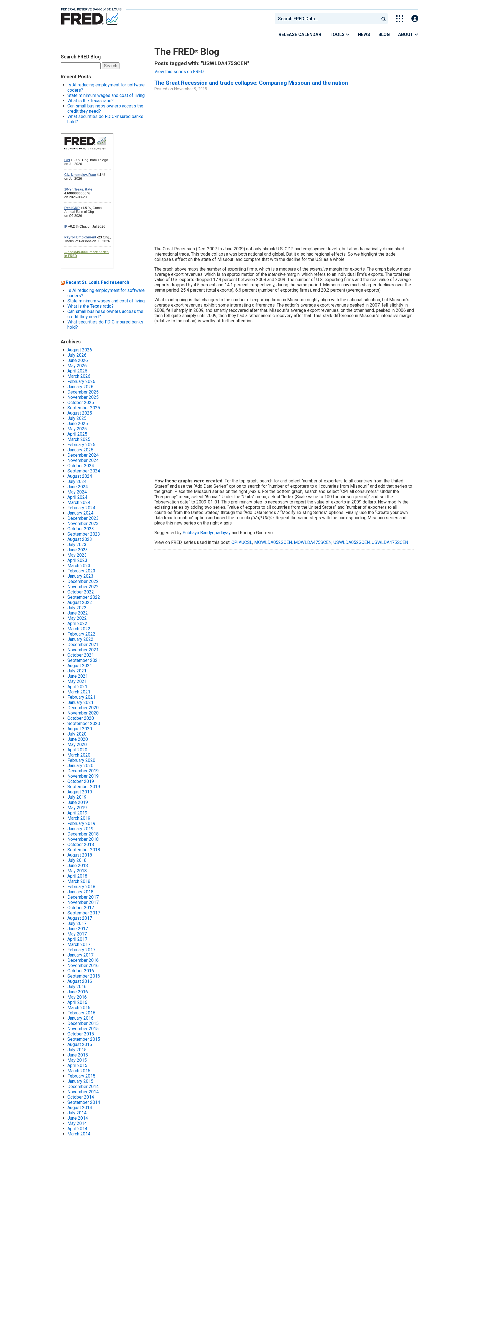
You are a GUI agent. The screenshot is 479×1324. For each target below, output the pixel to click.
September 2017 (83, 913)
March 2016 (78, 1007)
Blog (384, 34)
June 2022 (77, 613)
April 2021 (77, 686)
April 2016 (77, 1002)
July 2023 (76, 544)
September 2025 (83, 407)
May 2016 (77, 997)
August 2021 (79, 665)
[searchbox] (328, 18)
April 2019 (77, 813)
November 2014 (83, 1091)
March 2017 (78, 944)
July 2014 (76, 1112)
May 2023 (77, 555)
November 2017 (83, 902)
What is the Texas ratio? (90, 100)
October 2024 (80, 465)
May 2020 (77, 744)
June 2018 (77, 865)
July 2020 (76, 734)
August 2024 (79, 476)
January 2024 (80, 513)
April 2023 (77, 560)
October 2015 (80, 1034)
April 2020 (77, 749)
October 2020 (80, 718)
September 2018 (83, 849)
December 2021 (83, 644)
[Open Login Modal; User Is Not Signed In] (414, 18)
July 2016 (76, 986)
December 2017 (83, 897)
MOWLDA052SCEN (273, 542)
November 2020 (83, 713)
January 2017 (80, 955)
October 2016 (80, 970)
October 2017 (80, 907)
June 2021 (77, 676)
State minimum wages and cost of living (106, 95)
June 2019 (77, 802)
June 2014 (77, 1118)
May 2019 (77, 807)
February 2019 (81, 823)
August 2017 (79, 918)
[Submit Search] (383, 18)
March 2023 (78, 565)
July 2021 (76, 670)
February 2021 (81, 697)
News (364, 34)
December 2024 (83, 455)
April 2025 (77, 434)
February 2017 (81, 949)
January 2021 (80, 702)
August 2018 (79, 855)
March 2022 (78, 628)
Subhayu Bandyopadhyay (207, 532)
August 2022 (79, 602)
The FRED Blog (186, 51)
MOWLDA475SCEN (313, 542)
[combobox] (326, 18)
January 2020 (80, 765)
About (406, 34)
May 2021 (77, 681)
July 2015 (76, 1049)
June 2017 (77, 928)
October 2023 (80, 528)
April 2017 (77, 939)
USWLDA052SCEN (351, 542)
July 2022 (76, 607)
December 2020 (83, 707)
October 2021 (80, 655)
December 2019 (83, 770)
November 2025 (83, 397)
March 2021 (78, 692)
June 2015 (77, 1055)
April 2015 (77, 1065)
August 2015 (79, 1044)
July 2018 (76, 860)
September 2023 (83, 534)
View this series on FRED (179, 71)
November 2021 (83, 649)
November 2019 (83, 776)
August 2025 (79, 413)
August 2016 (79, 981)
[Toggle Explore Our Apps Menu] (399, 18)
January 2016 (80, 1018)
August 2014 (79, 1107)
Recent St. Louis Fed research (97, 282)
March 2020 (78, 755)
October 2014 (80, 1097)
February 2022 (81, 634)
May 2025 (77, 428)
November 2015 (83, 1028)
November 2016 (83, 965)
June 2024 (77, 486)
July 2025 (76, 418)
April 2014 (77, 1128)
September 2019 (83, 786)
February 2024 (81, 507)
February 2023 (81, 571)
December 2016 (83, 960)
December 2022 (83, 581)
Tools (338, 34)
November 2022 (83, 586)
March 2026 (78, 376)
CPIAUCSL (241, 542)
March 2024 (78, 502)
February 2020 (81, 760)
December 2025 (83, 392)
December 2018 (83, 834)
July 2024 (76, 481)
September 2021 (83, 660)
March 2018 (78, 881)
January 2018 (80, 891)
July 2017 (76, 923)
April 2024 (77, 497)
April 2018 (77, 876)
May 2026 (77, 365)
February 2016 (81, 1013)
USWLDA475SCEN (390, 542)
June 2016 (77, 991)
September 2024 (83, 471)
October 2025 (80, 402)
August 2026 (79, 350)
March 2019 (78, 818)
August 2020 (79, 728)
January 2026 (80, 386)
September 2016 (83, 976)
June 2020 (77, 739)
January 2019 (80, 828)
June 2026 (77, 360)
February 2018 (81, 886)
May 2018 (77, 870)
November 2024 (83, 460)
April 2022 (77, 623)
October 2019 (80, 781)
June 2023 (77, 549)
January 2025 (80, 450)
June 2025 (77, 423)
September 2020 (83, 723)
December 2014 (83, 1086)
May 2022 (77, 618)
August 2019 (79, 792)
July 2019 (76, 797)
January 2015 (80, 1081)
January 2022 (80, 639)
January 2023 (80, 576)
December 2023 (83, 518)
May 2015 (77, 1060)
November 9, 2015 (190, 89)
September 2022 (83, 597)
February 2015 (81, 1076)
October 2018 (80, 844)
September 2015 (83, 1039)
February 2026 (81, 381)
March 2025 (78, 439)
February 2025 (81, 444)
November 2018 (83, 839)
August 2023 (79, 539)
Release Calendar (300, 34)
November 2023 (83, 523)
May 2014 (77, 1123)
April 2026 (77, 371)
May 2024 (77, 492)
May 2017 (77, 934)
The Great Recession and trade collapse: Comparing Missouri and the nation (251, 82)
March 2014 (78, 1134)
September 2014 (83, 1102)
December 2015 (83, 1023)
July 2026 (76, 355)
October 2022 (80, 592)
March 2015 (78, 1070)
